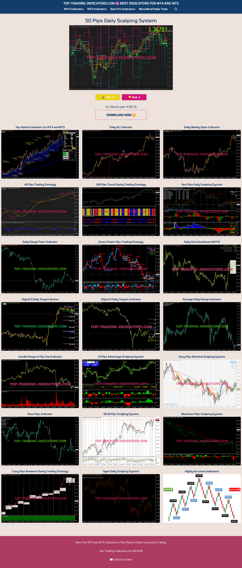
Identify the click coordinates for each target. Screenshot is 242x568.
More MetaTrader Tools (153, 9)
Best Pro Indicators (123, 9)
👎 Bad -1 (134, 97)
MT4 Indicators (74, 9)
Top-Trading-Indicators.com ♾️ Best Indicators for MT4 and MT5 (121, 3)
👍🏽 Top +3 (107, 97)
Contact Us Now (122, 559)
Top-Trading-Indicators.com (116, 550)
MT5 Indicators (97, 9)
